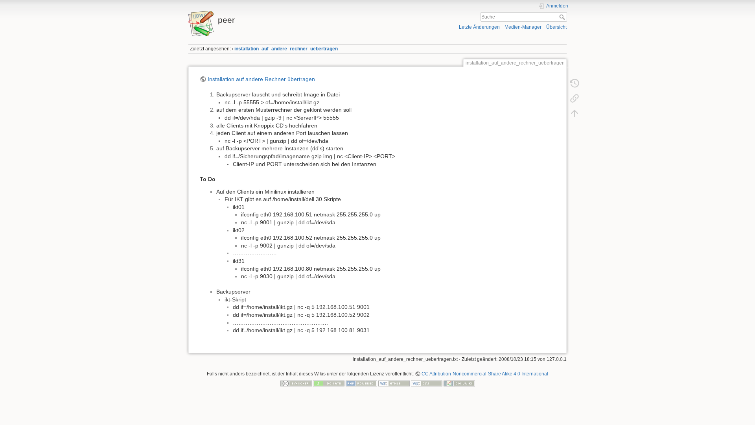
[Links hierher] (574, 98)
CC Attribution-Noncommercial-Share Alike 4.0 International (485, 374)
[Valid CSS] (426, 383)
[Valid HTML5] (394, 383)
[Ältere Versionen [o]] (574, 83)
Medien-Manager (523, 27)
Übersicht (556, 27)
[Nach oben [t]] (574, 113)
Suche (563, 17)
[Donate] (328, 383)
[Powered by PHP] (361, 383)
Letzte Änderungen (479, 27)
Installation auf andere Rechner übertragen (261, 79)
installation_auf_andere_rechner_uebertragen (286, 49)
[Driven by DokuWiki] (459, 383)
